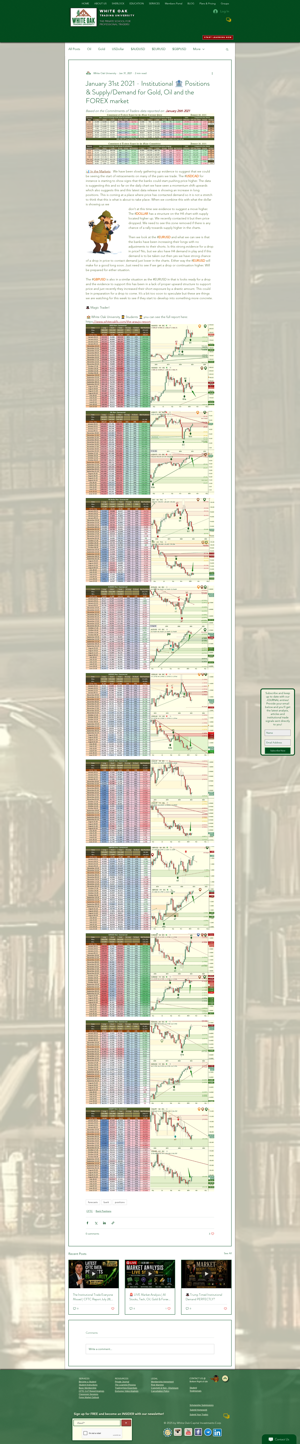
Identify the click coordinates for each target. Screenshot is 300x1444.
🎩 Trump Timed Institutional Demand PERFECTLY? (204, 1296)
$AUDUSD (138, 49)
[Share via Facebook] (87, 1223)
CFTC (89, 1211)
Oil (89, 49)
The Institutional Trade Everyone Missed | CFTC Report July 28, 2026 (93, 1296)
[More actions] (212, 73)
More (197, 49)
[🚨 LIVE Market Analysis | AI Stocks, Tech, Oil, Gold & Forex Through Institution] (150, 1274)
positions (120, 1202)
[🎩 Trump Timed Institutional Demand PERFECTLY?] (206, 1274)
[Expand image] (150, 366)
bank (106, 1202)
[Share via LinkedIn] (104, 1223)
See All (228, 1253)
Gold (101, 49)
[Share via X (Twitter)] (96, 1223)
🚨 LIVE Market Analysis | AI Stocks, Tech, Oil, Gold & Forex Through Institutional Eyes (148, 1296)
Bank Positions (103, 1211)
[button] (227, 49)
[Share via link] (113, 1223)
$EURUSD (158, 49)
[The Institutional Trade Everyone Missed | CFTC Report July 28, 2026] (94, 1274)
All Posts (74, 49)
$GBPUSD (179, 49)
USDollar (118, 49)
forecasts (93, 1202)
